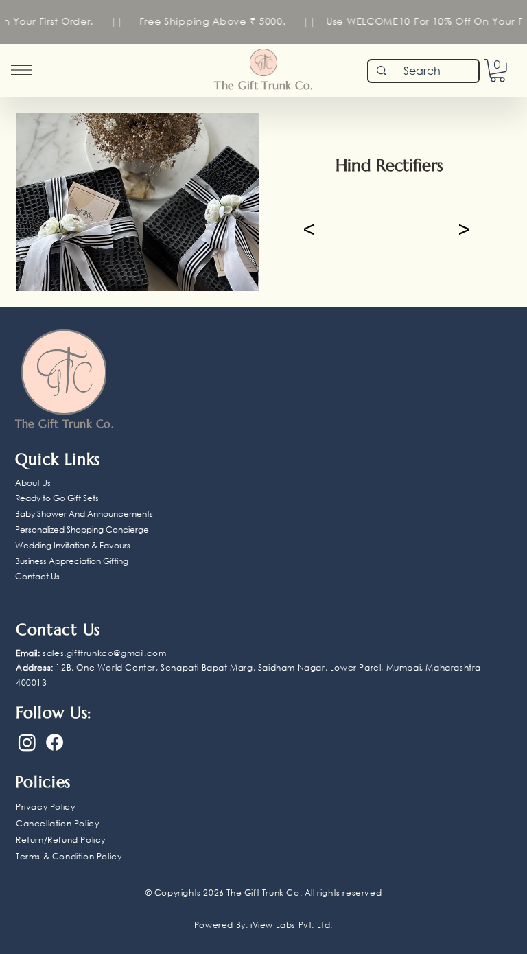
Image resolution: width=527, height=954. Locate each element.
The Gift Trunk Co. (263, 85)
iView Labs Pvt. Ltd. (291, 925)
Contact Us (37, 576)
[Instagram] (27, 742)
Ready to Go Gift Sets (57, 498)
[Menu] (21, 70)
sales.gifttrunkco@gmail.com (104, 653)
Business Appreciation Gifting (71, 561)
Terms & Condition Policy (68, 856)
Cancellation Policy (57, 823)
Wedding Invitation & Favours (72, 545)
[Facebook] (54, 742)
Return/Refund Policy (61, 840)
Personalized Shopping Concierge (82, 529)
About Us (33, 483)
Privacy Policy (45, 807)
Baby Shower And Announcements (84, 514)
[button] (497, 70)
